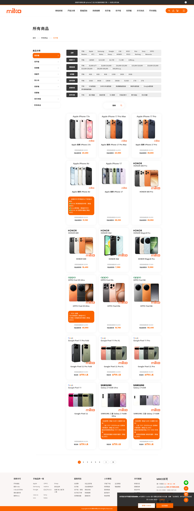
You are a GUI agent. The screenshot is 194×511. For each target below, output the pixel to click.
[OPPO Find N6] (146, 290)
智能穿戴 (107, 496)
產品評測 (137, 490)
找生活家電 (88, 484)
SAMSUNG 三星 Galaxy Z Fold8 (146, 413)
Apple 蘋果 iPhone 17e (81, 144)
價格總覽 (59, 10)
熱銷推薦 (96, 10)
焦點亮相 (87, 490)
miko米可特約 (18, 490)
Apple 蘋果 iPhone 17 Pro (146, 144)
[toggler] (58, 56)
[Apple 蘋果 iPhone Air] (81, 175)
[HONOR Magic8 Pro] (146, 243)
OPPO (46, 484)
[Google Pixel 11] (81, 397)
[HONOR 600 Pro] (146, 175)
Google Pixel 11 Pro (146, 366)
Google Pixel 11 (81, 413)
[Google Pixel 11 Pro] (146, 350)
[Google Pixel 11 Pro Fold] (81, 350)
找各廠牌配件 (89, 487)
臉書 (177, 487)
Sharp (56, 484)
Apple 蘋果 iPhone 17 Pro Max (114, 144)
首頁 (34, 38)
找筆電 (36, 93)
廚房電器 (107, 490)
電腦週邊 (117, 487)
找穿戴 (129, 10)
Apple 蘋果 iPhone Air (81, 191)
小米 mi (35, 495)
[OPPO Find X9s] (114, 290)
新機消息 (137, 484)
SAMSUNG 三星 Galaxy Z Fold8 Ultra (114, 414)
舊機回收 (83, 10)
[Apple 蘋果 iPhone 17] (114, 175)
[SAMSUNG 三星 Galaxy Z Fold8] (146, 397)
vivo (34, 498)
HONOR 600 (81, 259)
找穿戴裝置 (77, 496)
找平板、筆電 (78, 490)
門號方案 (71, 10)
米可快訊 (140, 10)
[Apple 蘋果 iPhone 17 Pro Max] (114, 128)
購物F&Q (17, 496)
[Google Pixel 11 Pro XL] (114, 350)
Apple (35, 484)
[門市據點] (186, 494)
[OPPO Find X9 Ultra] (81, 290)
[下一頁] (106, 462)
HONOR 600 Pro (146, 191)
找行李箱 (37, 99)
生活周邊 (117, 484)
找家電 (36, 86)
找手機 (107, 10)
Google (35, 490)
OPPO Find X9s (113, 306)
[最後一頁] (113, 462)
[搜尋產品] (169, 11)
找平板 (118, 10)
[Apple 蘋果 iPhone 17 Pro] (146, 128)
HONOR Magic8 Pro (146, 259)
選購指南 (137, 487)
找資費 (76, 484)
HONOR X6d (114, 259)
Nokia (45, 498)
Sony (45, 495)
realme (46, 487)
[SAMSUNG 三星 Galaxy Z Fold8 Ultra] (114, 397)
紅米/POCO (48, 490)
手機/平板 (107, 484)
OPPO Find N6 (146, 306)
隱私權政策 (17, 493)
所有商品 (44, 38)
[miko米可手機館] (14, 10)
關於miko (17, 487)
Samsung (36, 487)
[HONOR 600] (81, 243)
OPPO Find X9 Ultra (81, 306)
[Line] (186, 482)
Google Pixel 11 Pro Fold (81, 366)
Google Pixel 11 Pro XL (114, 366)
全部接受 (165, 506)
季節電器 (107, 487)
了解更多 (162, 500)
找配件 (36, 74)
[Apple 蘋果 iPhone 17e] (81, 128)
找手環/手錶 (78, 493)
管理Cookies (146, 506)
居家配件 (107, 493)
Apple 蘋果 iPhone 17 (114, 191)
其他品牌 (57, 487)
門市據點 (153, 10)
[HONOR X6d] (114, 243)
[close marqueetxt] (186, 2)
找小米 (36, 80)
